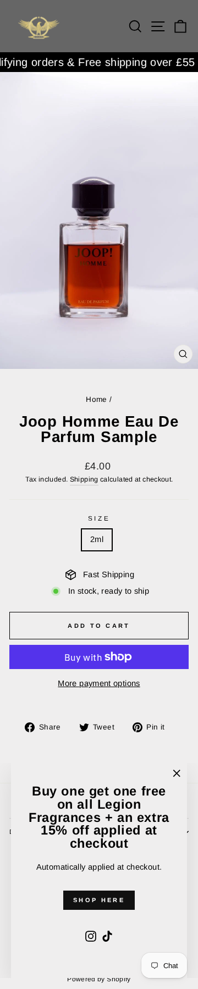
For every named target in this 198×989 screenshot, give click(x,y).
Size (99, 518)
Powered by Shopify (99, 979)
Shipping (84, 479)
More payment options (99, 683)
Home (96, 399)
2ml (96, 539)
